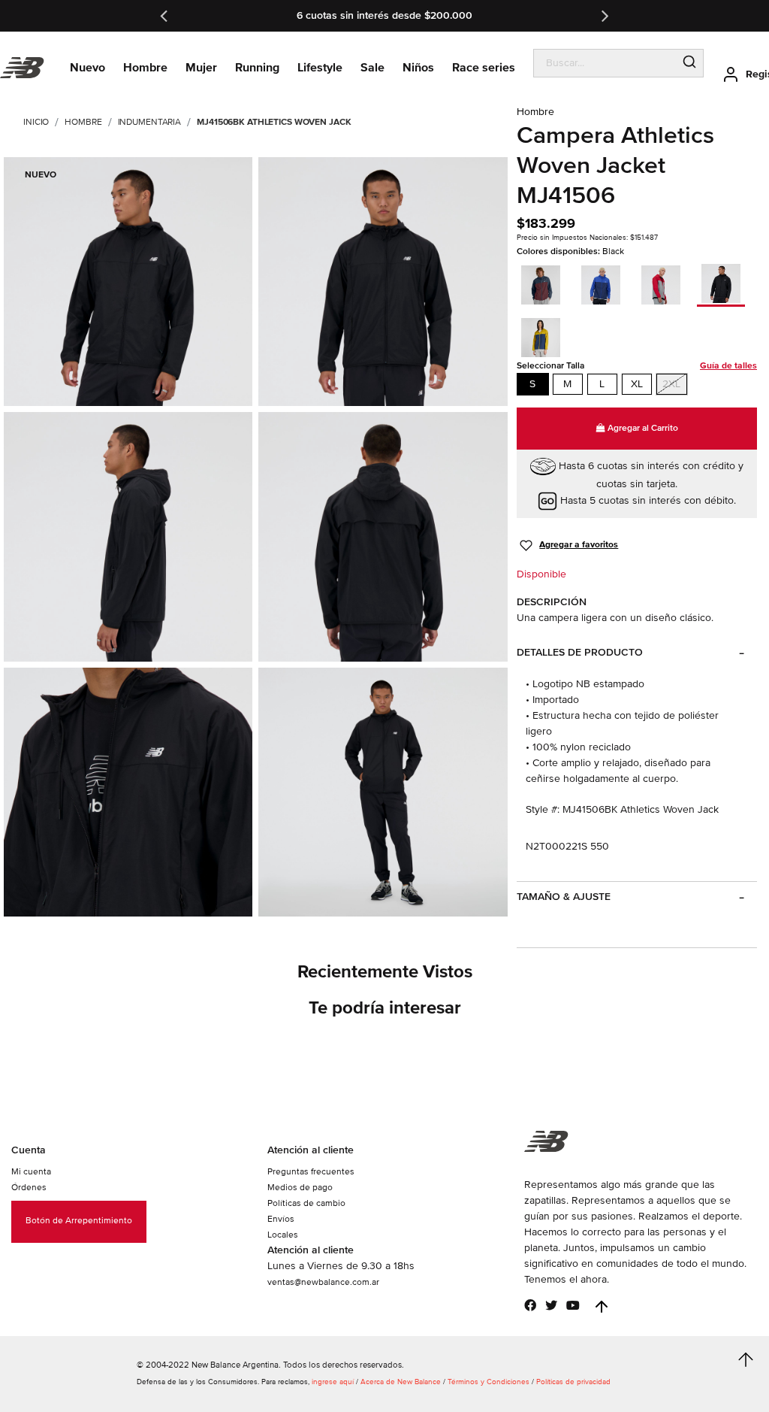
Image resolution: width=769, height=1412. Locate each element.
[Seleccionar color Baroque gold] (545, 335)
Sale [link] (372, 67)
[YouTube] (573, 1305)
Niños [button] (418, 67)
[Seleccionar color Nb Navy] (545, 283)
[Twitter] (551, 1305)
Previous (165, 15)
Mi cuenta (31, 1171)
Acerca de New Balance (400, 1381)
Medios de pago (300, 1187)
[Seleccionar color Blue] (605, 283)
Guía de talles (728, 365)
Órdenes (29, 1187)
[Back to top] (602, 1307)
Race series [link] (483, 67)
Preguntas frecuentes (310, 1171)
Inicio (36, 122)
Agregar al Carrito (641, 428)
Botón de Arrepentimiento (79, 1220)
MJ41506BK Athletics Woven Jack (274, 122)
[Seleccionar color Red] (665, 283)
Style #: (542, 809)
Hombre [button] (145, 67)
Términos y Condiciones (488, 1381)
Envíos (280, 1219)
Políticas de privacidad (573, 1381)
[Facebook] (530, 1305)
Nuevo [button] (87, 67)
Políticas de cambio (306, 1203)
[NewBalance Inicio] (22, 68)
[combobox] (605, 63)
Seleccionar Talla (637, 365)
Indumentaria (150, 122)
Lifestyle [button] (319, 67)
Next (603, 15)
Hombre (83, 122)
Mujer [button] (201, 67)
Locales (282, 1235)
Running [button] (257, 67)
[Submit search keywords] (689, 63)
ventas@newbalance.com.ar (323, 1282)
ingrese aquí (333, 1381)
